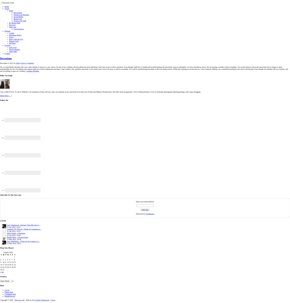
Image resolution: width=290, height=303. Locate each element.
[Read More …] (5, 96)
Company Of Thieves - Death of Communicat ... (24, 229)
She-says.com (19, 300)
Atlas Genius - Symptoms (16, 233)
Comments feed (10, 294)
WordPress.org (10, 296)
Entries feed (9, 292)
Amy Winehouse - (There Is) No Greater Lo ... (23, 241)
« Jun (2, 272)
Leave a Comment (27, 63)
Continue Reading (32, 71)
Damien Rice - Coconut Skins (17, 237)
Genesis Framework (42, 300)
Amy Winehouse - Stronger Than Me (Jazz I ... (23, 225)
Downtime (6, 58)
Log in (7, 290)
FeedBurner (150, 214)
